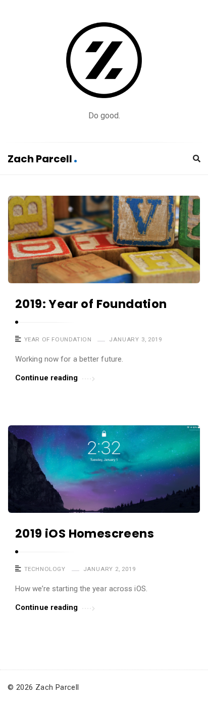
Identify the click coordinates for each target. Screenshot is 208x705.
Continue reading (46, 377)
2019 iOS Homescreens (84, 533)
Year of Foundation (58, 339)
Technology (45, 568)
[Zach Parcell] (104, 60)
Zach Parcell (41, 159)
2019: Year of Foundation (91, 304)
